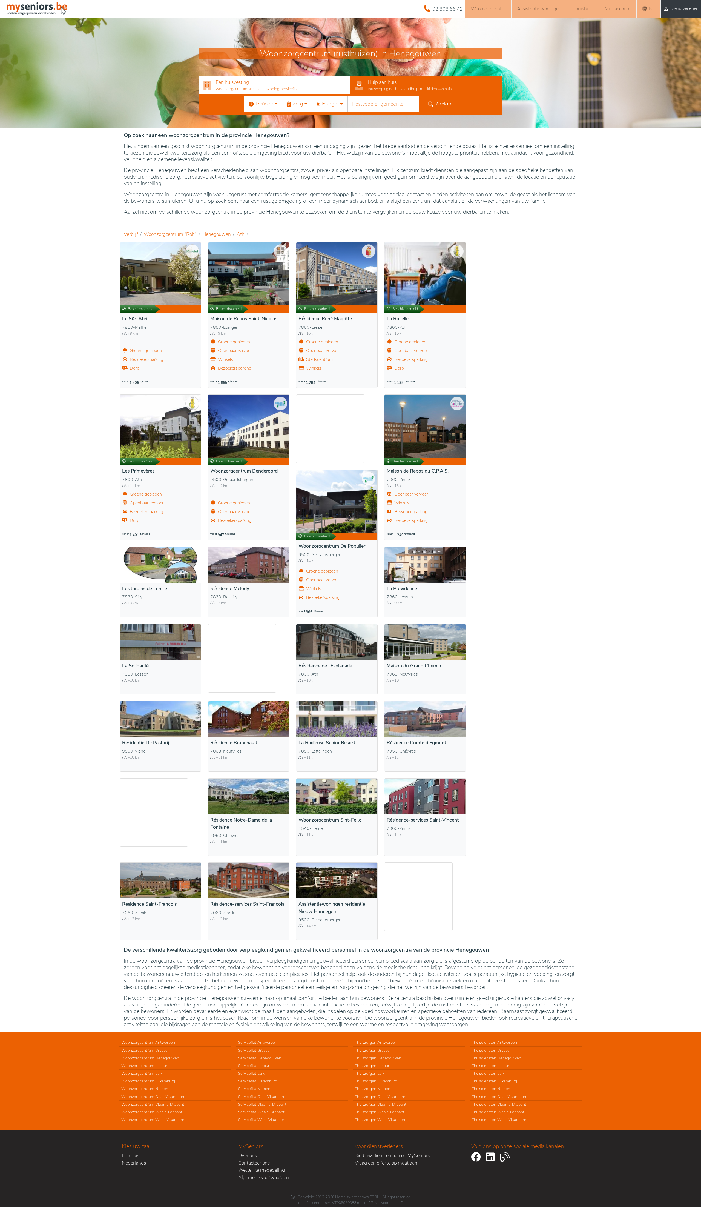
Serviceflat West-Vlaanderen (263, 1119)
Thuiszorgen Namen (372, 1088)
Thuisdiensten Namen (491, 1088)
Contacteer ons (254, 1163)
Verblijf (131, 234)
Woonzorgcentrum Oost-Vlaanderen (153, 1096)
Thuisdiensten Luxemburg (494, 1081)
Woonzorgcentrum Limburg (145, 1065)
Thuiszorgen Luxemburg (376, 1081)
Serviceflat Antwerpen (257, 1042)
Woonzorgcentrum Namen (144, 1088)
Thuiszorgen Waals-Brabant (379, 1112)
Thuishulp (583, 8)
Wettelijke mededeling (261, 1170)
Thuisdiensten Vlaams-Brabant (499, 1104)
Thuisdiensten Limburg (492, 1065)
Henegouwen (216, 234)
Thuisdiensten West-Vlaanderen (500, 1119)
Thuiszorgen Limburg (373, 1065)
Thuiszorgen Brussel (372, 1050)
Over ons (247, 1155)
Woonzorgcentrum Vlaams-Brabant (152, 1104)
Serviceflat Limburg (255, 1065)
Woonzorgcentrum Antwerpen (148, 1042)
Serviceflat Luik (251, 1073)
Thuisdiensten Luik (488, 1073)
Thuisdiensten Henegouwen (496, 1058)
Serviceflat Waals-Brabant (261, 1112)
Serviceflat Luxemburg (257, 1081)
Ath (241, 234)
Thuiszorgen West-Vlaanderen (382, 1119)
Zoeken (444, 103)
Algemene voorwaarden (263, 1177)
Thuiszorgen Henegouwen (378, 1058)
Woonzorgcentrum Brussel (144, 1050)
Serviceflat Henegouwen (259, 1058)
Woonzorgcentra (488, 8)
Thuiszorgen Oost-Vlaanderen (381, 1096)
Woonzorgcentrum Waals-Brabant (151, 1112)
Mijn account (618, 8)
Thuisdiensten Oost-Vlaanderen (499, 1096)
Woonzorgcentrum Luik (141, 1073)
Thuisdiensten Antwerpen (494, 1042)
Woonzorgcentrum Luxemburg (148, 1081)
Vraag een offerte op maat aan (386, 1163)
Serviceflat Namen (254, 1088)
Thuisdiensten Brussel (491, 1050)
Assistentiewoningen (539, 8)
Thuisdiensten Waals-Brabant (498, 1112)
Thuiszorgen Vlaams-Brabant (380, 1104)
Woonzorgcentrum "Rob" (170, 234)
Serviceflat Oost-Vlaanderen (263, 1096)
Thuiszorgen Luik (369, 1073)
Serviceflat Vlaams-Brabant (262, 1104)
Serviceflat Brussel (254, 1050)
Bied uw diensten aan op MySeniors (392, 1155)
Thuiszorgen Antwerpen (376, 1042)
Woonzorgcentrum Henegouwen (150, 1058)
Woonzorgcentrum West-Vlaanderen (153, 1119)
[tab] (274, 85)
